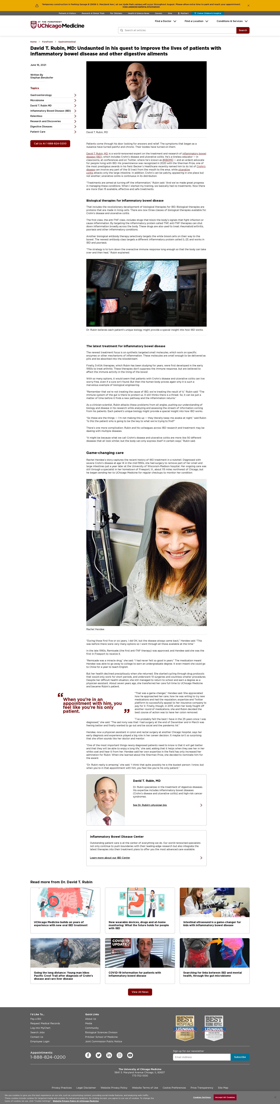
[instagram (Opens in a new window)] (120, 1055)
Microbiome (37, 100)
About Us (90, 1019)
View (125, 7)
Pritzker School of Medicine (101, 1037)
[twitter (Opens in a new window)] (99, 1055)
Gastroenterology (41, 95)
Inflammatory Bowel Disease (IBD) (50, 110)
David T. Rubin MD (41, 105)
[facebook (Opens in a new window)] (88, 1055)
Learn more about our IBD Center (110, 857)
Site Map (223, 1087)
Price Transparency (202, 1087)
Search (243, 30)
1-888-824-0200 (48, 1055)
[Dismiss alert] (248, 5)
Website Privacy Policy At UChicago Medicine (76, 1101)
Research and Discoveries (45, 121)
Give (170, 13)
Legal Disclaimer (86, 1087)
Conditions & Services (230, 21)
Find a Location (194, 21)
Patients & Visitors (67, 13)
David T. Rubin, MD (97, 153)
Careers (158, 13)
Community (92, 1028)
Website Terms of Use (145, 1087)
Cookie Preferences (174, 1087)
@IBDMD (168, 160)
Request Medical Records (45, 1023)
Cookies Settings (202, 1097)
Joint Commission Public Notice (103, 1041)
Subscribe (240, 1057)
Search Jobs (37, 1032)
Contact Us (36, 1037)
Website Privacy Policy (114, 1087)
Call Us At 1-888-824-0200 (50, 143)
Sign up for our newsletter (188, 1051)
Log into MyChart (40, 1028)
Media (88, 1023)
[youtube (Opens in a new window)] (130, 1055)
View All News (140, 992)
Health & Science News (138, 13)
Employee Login (39, 1041)
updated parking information (144, 7)
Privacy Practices (62, 1087)
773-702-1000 (140, 1075)
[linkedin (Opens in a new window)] (109, 1055)
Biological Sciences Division (101, 1032)
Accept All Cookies (225, 1097)
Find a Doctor (163, 21)
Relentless (36, 116)
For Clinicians (116, 13)
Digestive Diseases (41, 126)
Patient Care (37, 131)
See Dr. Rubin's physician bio (150, 805)
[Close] (275, 1097)
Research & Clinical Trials (93, 13)
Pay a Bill (35, 1019)
